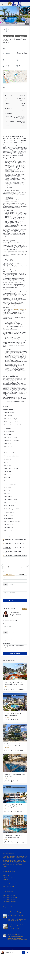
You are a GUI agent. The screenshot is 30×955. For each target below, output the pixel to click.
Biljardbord (9, 465)
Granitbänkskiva (10, 431)
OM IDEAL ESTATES (8, 877)
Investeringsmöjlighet (16, 695)
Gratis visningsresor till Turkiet (10, 883)
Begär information (15, 653)
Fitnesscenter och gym (12, 468)
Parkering (9, 496)
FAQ (4, 881)
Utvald (23, 695)
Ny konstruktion (6, 36)
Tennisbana (9, 515)
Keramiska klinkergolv (12, 440)
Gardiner (8, 428)
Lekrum (8, 490)
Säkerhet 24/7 (10, 506)
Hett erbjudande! (22, 36)
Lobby (8, 493)
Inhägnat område (11, 484)
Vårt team (5, 884)
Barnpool (8, 459)
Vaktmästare (9, 527)
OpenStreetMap (19, 82)
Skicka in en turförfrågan (15, 600)
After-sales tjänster (11, 453)
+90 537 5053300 (16, 614)
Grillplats (8, 478)
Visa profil (25, 608)
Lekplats (8, 487)
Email (4, 637)
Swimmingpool (10, 512)
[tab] (15, 540)
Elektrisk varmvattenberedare (14, 425)
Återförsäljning (21, 664)
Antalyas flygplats (20, 354)
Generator (9, 475)
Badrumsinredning (11, 412)
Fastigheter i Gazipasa (8, 907)
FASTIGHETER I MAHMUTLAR (10, 905)
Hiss (7, 481)
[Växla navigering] (28, 1)
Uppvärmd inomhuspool (13, 521)
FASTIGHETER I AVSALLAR (10, 897)
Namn (4, 624)
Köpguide (5, 879)
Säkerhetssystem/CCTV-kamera (15, 509)
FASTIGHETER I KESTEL (9, 899)
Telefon (5, 630)
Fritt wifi (8, 471)
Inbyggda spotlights (11, 437)
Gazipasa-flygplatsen (14, 356)
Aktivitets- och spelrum (12, 456)
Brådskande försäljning (5, 695)
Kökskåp (8, 443)
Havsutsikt (17, 35)
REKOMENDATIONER (8, 886)
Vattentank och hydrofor (12, 531)
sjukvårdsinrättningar (20, 309)
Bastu (7, 462)
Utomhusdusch (10, 524)
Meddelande (6, 643)
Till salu (11, 36)
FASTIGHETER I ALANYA (9, 895)
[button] (15, 16)
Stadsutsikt (9, 447)
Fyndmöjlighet (22, 756)
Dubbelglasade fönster (12, 422)
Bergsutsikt (9, 415)
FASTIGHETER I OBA (8, 903)
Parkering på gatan (11, 499)
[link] (5, 916)
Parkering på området (12, 503)
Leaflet (12, 82)
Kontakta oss (6, 875)
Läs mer (5, 866)
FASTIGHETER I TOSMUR (9, 901)
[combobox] (15, 577)
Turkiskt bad (9, 518)
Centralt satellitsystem (12, 419)
